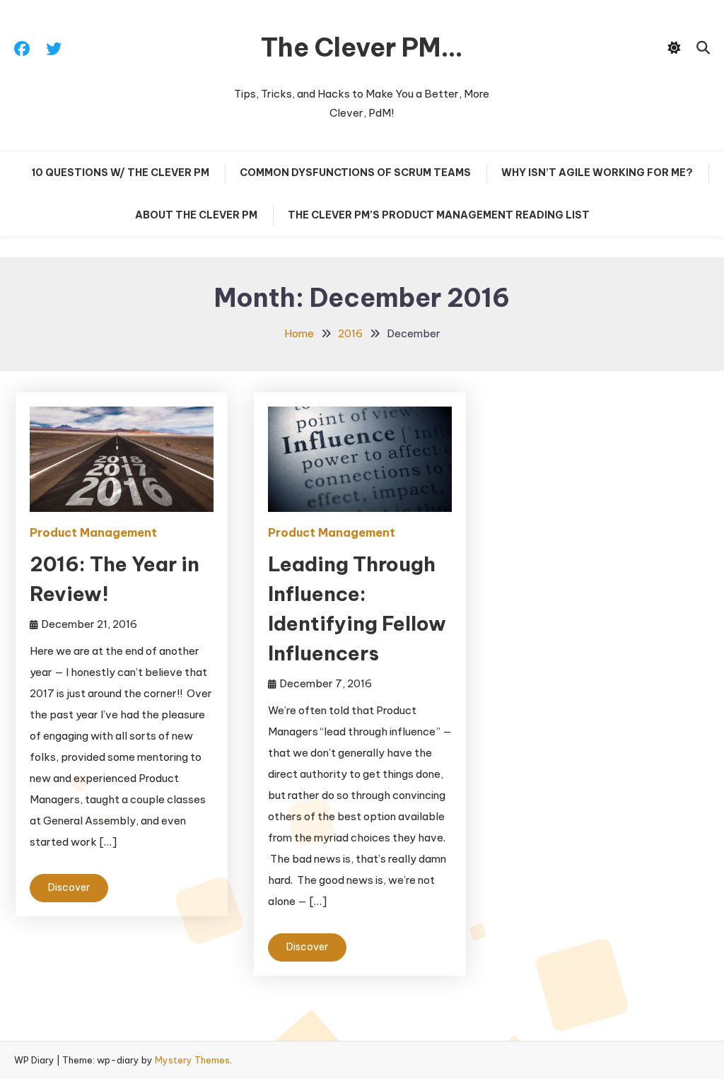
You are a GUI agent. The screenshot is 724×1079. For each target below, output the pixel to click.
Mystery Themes (192, 1060)
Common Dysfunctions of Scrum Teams (355, 172)
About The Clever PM (196, 215)
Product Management (93, 532)
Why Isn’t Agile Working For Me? (597, 172)
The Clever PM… (362, 47)
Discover (69, 887)
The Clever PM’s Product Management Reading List (439, 215)
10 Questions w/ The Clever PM (120, 172)
